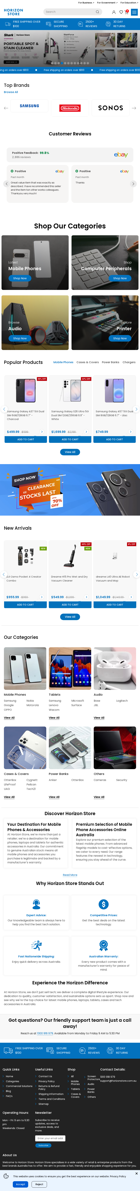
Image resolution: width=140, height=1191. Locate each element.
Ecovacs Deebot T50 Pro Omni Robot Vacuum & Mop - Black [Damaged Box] (25, 580)
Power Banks (110, 362)
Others (92, 1097)
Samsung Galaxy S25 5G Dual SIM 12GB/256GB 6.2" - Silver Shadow (114, 415)
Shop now (20, 278)
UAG (7, 789)
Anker (53, 780)
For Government (107, 2)
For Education (129, 2)
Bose (97, 701)
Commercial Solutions (19, 1086)
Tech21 (31, 789)
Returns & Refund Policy (49, 1088)
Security (121, 780)
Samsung (10, 701)
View (41, 431)
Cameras (100, 780)
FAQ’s (9, 1096)
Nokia (30, 701)
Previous (6, 108)
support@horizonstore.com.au (118, 1081)
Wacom (54, 710)
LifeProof (10, 784)
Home (9, 1076)
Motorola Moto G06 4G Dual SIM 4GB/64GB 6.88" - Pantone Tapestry (24, 415)
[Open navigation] (134, 12)
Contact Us (45, 1076)
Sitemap (44, 1104)
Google (9, 705)
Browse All (11, 92)
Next (134, 108)
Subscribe (43, 1145)
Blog (8, 1091)
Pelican (31, 784)
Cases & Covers (87, 362)
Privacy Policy (47, 1081)
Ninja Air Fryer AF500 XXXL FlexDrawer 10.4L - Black (111, 578)
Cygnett (32, 780)
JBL (96, 705)
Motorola (32, 705)
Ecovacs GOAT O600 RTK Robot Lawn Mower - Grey (67, 578)
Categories (12, 1081)
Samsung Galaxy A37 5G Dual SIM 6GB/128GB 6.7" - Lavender (70, 415)
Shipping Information (51, 1094)
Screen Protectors (93, 1078)
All (72, 1076)
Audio (91, 1084)
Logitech (122, 701)
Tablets (75, 1089)
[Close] (136, 1173)
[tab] (63, 362)
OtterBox (10, 780)
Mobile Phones (63, 362)
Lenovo (53, 705)
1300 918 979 (45, 1033)
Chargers (129, 362)
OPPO (8, 710)
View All (70, 452)
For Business (86, 2)
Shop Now (120, 278)
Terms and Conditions (52, 1099)
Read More (70, 875)
